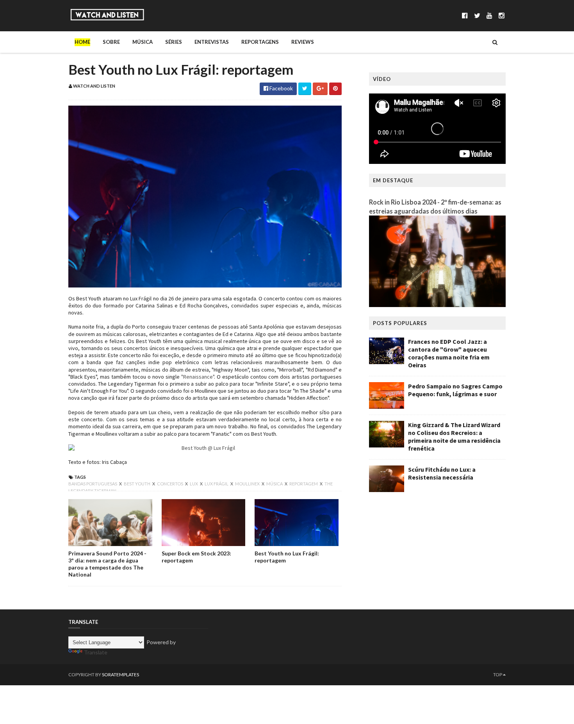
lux (194, 483)
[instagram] (501, 15)
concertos (170, 483)
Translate (95, 652)
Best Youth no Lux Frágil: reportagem (287, 557)
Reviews (302, 42)
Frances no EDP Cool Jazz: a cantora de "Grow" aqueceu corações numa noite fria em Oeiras (449, 353)
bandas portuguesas (93, 483)
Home (82, 42)
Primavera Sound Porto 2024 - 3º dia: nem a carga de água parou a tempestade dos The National (107, 564)
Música (142, 42)
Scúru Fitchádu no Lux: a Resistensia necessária (442, 473)
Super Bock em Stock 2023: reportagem (196, 557)
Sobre (111, 42)
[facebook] (465, 15)
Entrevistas (211, 42)
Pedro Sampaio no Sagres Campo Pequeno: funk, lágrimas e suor (455, 390)
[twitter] (477, 15)
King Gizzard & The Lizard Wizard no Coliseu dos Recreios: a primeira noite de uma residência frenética (454, 436)
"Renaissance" (197, 376)
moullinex (247, 483)
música (274, 483)
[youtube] (489, 15)
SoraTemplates (120, 674)
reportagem (304, 483)
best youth (137, 483)
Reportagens (260, 42)
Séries (173, 42)
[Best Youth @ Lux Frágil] (205, 447)
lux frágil (217, 483)
